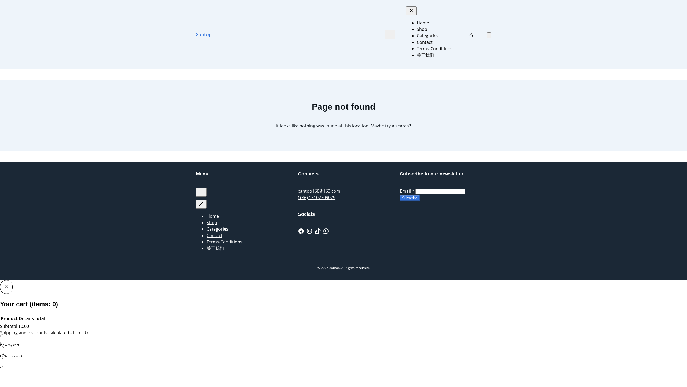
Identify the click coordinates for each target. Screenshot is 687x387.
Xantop (204, 34)
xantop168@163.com (319, 191)
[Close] (6, 287)
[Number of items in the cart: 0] (489, 35)
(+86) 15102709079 (316, 197)
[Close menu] (411, 10)
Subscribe (410, 198)
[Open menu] (390, 34)
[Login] (470, 34)
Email (407, 191)
